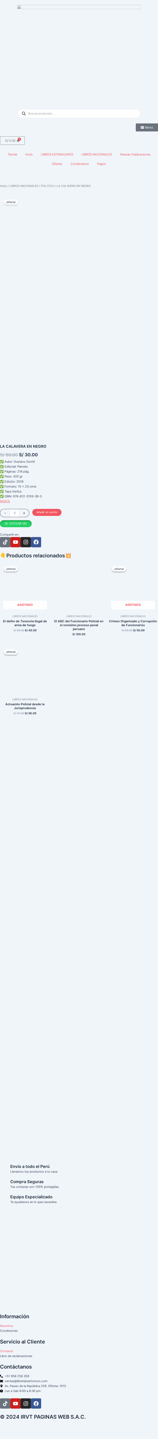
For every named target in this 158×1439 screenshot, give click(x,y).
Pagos (101, 164)
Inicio (29, 154)
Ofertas (57, 164)
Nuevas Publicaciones (135, 154)
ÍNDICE (5, 501)
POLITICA (47, 185)
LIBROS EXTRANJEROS (57, 154)
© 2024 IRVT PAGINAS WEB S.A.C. (43, 1417)
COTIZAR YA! (18, 523)
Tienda (12, 154)
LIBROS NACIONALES (96, 154)
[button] (16, 523)
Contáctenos (80, 164)
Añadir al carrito (46, 512)
